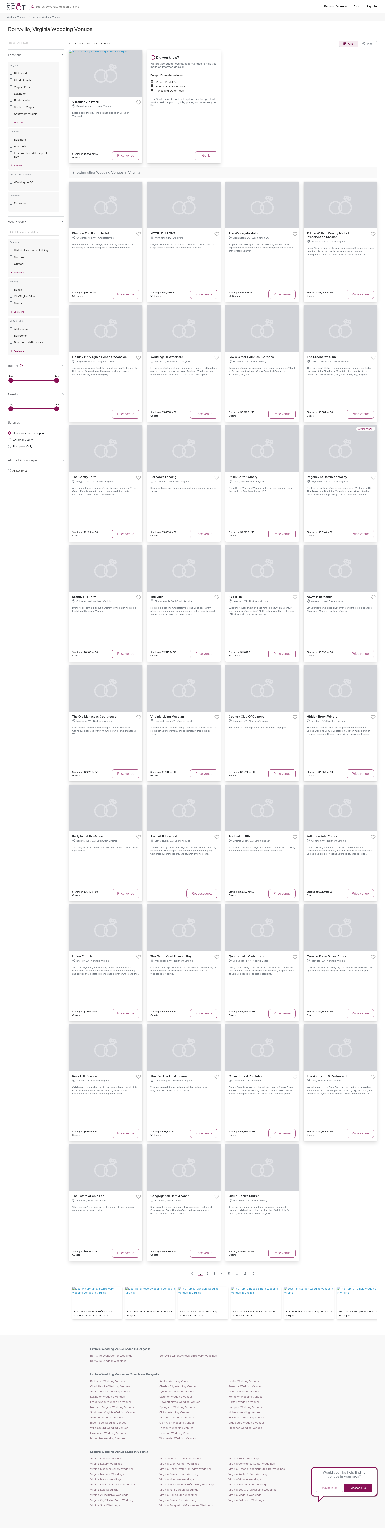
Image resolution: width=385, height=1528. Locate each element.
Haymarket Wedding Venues (108, 1433)
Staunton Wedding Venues (176, 1397)
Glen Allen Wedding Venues (177, 1423)
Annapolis (20, 146)
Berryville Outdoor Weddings (108, 1361)
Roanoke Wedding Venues (245, 1386)
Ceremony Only (23, 439)
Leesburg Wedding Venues (176, 1428)
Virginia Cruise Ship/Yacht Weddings (113, 1484)
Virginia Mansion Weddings (107, 1474)
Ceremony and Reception (29, 433)
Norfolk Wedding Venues (244, 1402)
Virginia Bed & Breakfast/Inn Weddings (252, 1490)
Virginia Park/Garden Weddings (178, 1490)
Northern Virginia (24, 107)
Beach (18, 289)
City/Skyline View (24, 296)
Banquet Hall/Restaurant (29, 342)
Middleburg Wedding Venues (246, 1423)
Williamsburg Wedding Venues (109, 1428)
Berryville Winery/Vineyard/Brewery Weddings (188, 1356)
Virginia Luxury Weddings (106, 1464)
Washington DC (24, 182)
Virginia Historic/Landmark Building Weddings (256, 1469)
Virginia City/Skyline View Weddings (112, 1500)
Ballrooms (20, 335)
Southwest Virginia (25, 113)
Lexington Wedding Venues (107, 1397)
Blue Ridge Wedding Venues (108, 1423)
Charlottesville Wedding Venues (110, 1386)
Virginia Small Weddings (105, 1505)
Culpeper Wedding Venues (245, 1428)
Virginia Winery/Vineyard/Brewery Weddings (186, 1484)
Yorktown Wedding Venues (245, 1397)
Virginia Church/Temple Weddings (180, 1458)
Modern (19, 257)
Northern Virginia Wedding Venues (112, 1407)
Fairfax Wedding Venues (243, 1381)
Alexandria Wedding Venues (177, 1417)
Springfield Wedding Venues (177, 1407)
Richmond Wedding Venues (107, 1381)
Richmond (20, 73)
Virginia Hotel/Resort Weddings (247, 1484)
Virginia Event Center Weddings (179, 1464)
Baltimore (20, 139)
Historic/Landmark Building (31, 250)
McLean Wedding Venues (244, 1412)
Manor (18, 303)
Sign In (371, 6)
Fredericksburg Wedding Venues (111, 1402)
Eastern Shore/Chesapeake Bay (31, 154)
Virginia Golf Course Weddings (178, 1495)
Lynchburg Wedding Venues (177, 1391)
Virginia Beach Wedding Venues (110, 1391)
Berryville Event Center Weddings (111, 1356)
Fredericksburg (23, 100)
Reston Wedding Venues (174, 1381)
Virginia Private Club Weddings (178, 1500)
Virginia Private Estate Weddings (179, 1474)
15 (245, 1273)
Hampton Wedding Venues (245, 1407)
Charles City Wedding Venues (178, 1386)
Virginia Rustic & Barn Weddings (248, 1474)
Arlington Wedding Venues (107, 1417)
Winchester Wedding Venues (177, 1438)
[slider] (10, 380)
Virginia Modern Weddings (244, 1495)
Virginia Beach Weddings (243, 1458)
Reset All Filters (19, 43)
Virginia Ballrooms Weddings (246, 1500)
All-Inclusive (21, 329)
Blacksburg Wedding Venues (246, 1417)
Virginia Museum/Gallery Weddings (112, 1469)
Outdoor (19, 263)
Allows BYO (19, 470)
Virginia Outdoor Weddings (107, 1458)
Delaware (20, 203)
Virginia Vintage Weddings (244, 1479)
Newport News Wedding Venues (179, 1402)
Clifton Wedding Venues (174, 1412)
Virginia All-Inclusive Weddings (109, 1495)
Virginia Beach (23, 87)
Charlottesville (23, 80)
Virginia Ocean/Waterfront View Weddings (185, 1469)
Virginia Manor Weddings (105, 1479)
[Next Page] (253, 1273)
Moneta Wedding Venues (244, 1391)
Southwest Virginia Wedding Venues (113, 1412)
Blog (357, 6)
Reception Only (22, 446)
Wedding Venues (16, 17)
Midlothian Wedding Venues (107, 1438)
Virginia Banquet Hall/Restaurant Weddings (186, 1505)
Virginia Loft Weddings (104, 1490)
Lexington (20, 93)
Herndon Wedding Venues (176, 1433)
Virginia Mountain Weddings (176, 1479)
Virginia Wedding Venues (47, 17)
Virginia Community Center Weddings (251, 1464)
